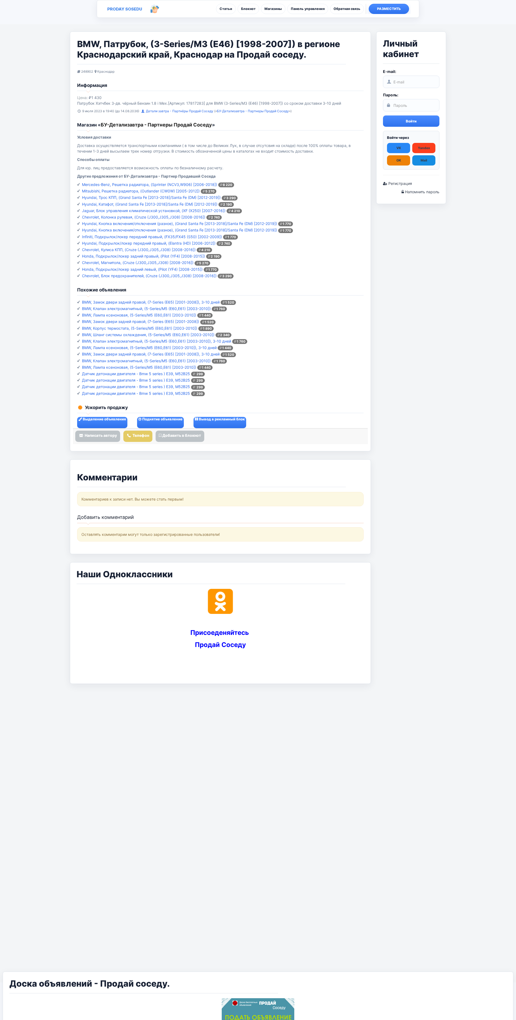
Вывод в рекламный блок (221, 419)
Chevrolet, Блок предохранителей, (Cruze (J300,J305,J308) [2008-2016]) (149, 275)
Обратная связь (347, 9)
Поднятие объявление (161, 419)
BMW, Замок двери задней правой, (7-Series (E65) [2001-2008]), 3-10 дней (151, 302)
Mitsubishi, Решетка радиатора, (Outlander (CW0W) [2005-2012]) (141, 191)
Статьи (226, 9)
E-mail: (389, 71)
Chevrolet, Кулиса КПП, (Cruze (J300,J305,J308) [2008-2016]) (139, 249)
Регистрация (399, 183)
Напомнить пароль (421, 191)
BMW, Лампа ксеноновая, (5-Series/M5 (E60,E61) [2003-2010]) (139, 315)
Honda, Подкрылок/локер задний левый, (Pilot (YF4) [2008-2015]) (142, 269)
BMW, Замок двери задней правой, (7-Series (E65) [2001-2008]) (140, 321)
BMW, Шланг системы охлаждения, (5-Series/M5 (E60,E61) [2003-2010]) (148, 334)
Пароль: (390, 95)
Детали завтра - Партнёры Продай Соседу (180, 111)
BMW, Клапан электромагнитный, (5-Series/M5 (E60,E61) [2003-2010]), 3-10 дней (156, 341)
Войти (411, 121)
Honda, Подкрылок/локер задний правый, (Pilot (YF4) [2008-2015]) (143, 256)
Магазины (273, 9)
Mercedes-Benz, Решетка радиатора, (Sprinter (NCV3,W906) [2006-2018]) (149, 184)
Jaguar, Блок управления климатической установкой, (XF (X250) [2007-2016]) (153, 210)
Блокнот (248, 9)
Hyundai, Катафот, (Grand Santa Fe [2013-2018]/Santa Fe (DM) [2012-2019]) (149, 204)
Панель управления (308, 9)
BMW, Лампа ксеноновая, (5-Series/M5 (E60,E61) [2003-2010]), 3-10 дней (149, 347)
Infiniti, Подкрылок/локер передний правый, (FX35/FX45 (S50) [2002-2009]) (152, 236)
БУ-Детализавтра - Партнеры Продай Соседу (253, 111)
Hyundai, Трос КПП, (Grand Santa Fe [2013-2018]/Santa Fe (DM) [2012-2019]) (151, 197)
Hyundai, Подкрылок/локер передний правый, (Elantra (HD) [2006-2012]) (149, 243)
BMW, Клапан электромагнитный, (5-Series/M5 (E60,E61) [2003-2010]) (146, 308)
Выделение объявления (104, 419)
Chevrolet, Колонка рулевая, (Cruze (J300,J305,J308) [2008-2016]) (143, 217)
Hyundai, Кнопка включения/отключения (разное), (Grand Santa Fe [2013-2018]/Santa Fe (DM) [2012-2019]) (179, 223)
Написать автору (100, 435)
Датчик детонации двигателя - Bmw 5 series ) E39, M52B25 (136, 373)
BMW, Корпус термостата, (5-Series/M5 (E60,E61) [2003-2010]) (139, 328)
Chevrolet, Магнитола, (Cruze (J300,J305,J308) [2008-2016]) (138, 262)
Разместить (389, 9)
